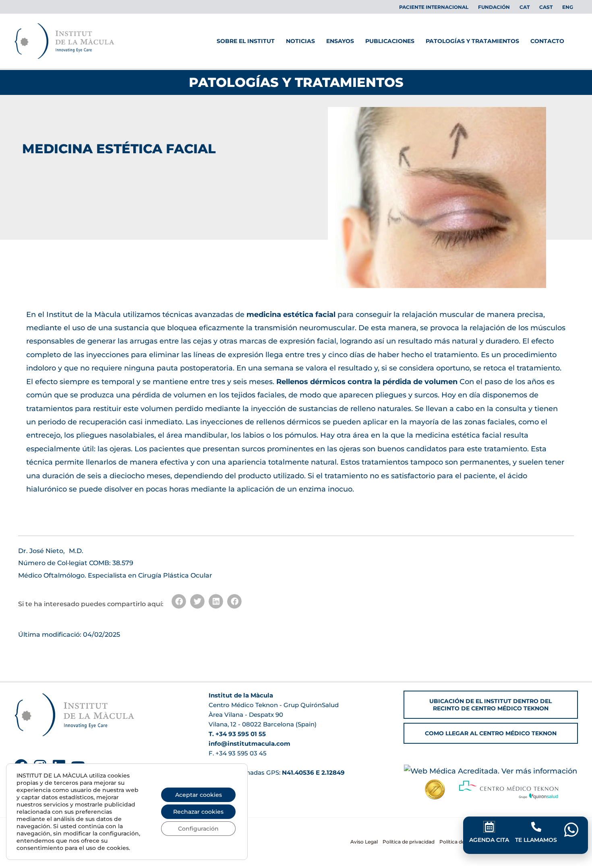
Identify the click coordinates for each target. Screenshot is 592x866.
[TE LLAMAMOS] (536, 827)
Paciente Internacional (433, 7)
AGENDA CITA (489, 839)
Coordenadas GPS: (283, 772)
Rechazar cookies (198, 811)
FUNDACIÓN (494, 7)
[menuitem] (524, 7)
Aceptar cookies (198, 794)
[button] (179, 601)
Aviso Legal (364, 842)
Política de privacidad (409, 842)
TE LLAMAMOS (536, 839)
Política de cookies (461, 842)
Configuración (198, 828)
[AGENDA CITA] (489, 827)
